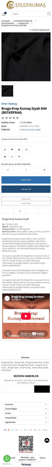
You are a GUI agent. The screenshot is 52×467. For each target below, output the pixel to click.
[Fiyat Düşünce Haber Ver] (12, 156)
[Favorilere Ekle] (12, 149)
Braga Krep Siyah (26, 365)
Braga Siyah (13, 367)
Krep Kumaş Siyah (40, 367)
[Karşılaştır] (26, 149)
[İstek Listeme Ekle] (19, 149)
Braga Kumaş (7, 362)
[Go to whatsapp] (7, 458)
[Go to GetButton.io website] (7, 464)
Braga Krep (19, 362)
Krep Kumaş (25, 367)
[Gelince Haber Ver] (19, 156)
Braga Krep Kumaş (34, 362)
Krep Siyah (6, 370)
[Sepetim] (3, 14)
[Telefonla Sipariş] (5, 149)
